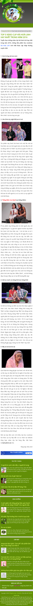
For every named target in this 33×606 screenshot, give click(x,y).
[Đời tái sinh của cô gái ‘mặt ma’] (4, 481)
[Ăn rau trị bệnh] (4, 532)
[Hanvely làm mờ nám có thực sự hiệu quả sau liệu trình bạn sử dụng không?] (4, 564)
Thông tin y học (12, 593)
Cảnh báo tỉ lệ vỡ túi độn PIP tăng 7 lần (13, 487)
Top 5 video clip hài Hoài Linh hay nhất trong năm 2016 (15, 35)
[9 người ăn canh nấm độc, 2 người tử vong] (4, 470)
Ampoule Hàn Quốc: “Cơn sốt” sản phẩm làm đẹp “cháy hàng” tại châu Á (16, 544)
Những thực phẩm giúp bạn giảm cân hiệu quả (16, 570)
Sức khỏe (19, 593)
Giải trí (9, 31)
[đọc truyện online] (16, 454)
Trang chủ (4, 31)
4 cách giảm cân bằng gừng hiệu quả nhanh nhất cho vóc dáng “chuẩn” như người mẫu (15, 504)
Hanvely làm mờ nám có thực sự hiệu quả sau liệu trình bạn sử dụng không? (16, 558)
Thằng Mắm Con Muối (9, 200)
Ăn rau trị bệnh (6, 527)
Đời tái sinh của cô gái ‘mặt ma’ (11, 476)
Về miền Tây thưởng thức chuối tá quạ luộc (15, 516)
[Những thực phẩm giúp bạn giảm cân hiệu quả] (4, 575)
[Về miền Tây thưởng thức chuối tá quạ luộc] (4, 521)
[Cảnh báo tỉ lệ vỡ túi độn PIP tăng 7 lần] (4, 492)
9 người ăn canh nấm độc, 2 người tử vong (15, 465)
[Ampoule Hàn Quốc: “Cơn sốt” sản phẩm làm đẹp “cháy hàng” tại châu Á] (4, 550)
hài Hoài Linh (5, 45)
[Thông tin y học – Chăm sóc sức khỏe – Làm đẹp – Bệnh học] (12, 22)
